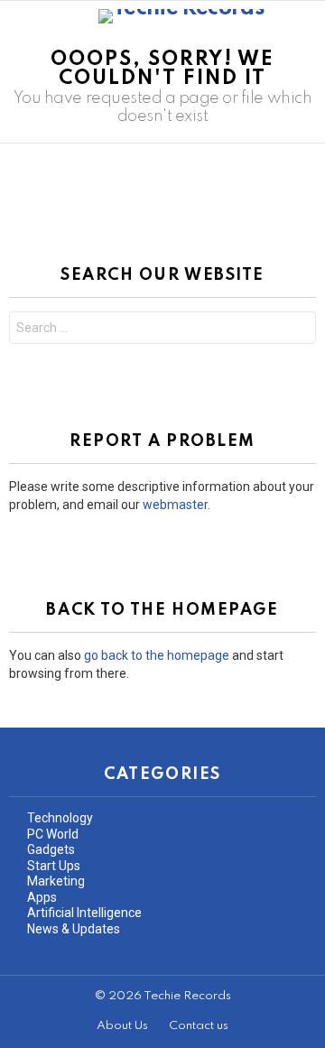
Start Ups (53, 865)
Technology (60, 818)
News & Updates (73, 929)
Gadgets (51, 849)
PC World (53, 834)
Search (298, 329)
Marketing (56, 881)
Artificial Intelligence (84, 912)
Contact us (198, 1026)
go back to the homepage (156, 655)
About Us (122, 1026)
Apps (42, 897)
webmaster (175, 504)
